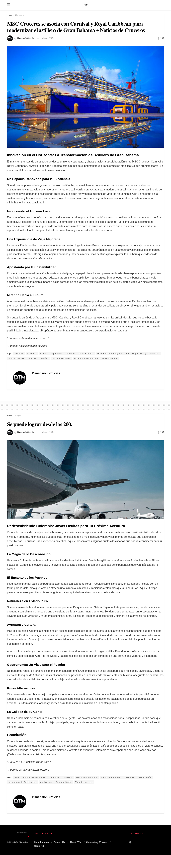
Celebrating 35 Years (96, 842)
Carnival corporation (51, 353)
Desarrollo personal (87, 777)
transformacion (110, 358)
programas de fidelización (22, 782)
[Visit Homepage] (85, 5)
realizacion (46, 782)
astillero (19, 353)
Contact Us (59, 842)
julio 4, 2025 (47, 38)
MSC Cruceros (16, 358)
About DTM (75, 842)
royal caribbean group (86, 358)
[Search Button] (162, 5)
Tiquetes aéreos (84, 782)
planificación (145, 777)
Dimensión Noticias (26, 38)
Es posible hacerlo (111, 777)
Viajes (18, 415)
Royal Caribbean (61, 358)
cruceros (70, 353)
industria (154, 353)
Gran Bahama (86, 353)
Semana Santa (63, 782)
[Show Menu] (8, 5)
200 (17, 777)
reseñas (44, 358)
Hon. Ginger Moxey (136, 353)
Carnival (31, 353)
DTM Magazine (21, 842)
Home (10, 15)
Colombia (54, 777)
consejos (67, 777)
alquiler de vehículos (34, 777)
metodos (129, 777)
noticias (32, 358)
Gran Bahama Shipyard (109, 353)
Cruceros (19, 15)
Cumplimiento (41, 842)
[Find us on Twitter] (129, 842)
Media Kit (39, 846)
